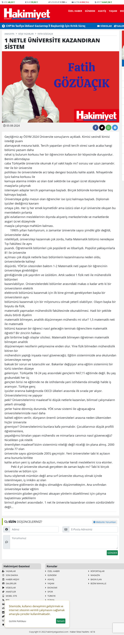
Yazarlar (10, 571)
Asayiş (102, 10)
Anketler (10, 591)
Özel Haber (75, 10)
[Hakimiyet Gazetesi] (26, 13)
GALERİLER (10, 583)
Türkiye (51, 595)
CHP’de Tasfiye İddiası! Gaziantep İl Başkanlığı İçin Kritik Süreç (45, 26)
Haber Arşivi (12, 579)
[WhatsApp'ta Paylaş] (108, 127)
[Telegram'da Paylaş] (115, 127)
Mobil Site (11, 595)
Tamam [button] (61, 621)
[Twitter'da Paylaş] (102, 127)
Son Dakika (11, 575)
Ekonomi (52, 587)
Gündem (90, 10)
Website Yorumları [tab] (105, 522)
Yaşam (113, 10)
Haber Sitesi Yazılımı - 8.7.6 (82, 631)
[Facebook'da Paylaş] (95, 127)
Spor (50, 591)
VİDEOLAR (106, 25)
